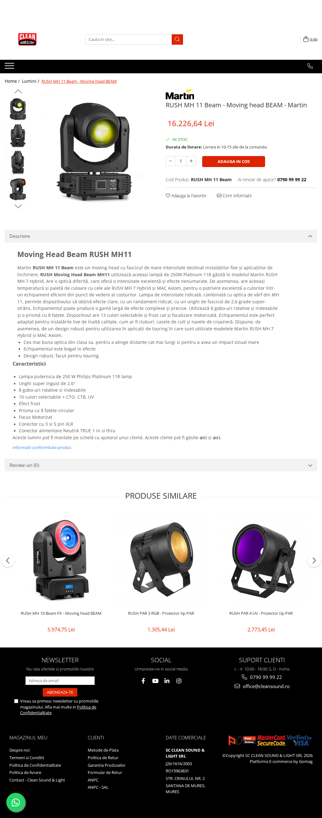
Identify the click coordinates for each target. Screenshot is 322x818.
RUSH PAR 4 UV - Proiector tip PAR (261, 613)
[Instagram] (179, 680)
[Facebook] (143, 680)
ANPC (93, 780)
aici (203, 437)
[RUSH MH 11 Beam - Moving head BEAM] (95, 150)
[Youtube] (155, 680)
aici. (217, 437)
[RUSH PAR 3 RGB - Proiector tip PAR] (161, 559)
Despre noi (19, 750)
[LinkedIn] (167, 680)
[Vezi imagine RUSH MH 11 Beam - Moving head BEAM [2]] (18, 162)
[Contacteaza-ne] (310, 66)
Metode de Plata (103, 750)
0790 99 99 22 (265, 677)
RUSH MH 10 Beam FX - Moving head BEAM (61, 613)
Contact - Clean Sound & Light (37, 780)
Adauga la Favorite (188, 196)
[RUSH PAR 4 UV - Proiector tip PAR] (261, 559)
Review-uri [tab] (24, 465)
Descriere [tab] (19, 236)
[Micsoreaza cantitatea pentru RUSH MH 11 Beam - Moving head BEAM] (170, 161)
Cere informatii (236, 196)
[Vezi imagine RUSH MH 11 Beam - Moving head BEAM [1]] (18, 135)
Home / (13, 81)
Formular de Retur (105, 772)
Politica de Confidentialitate (35, 765)
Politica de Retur (103, 757)
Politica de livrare (25, 772)
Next (18, 205)
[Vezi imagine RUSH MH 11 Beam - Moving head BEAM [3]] (18, 189)
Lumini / (31, 81)
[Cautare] (177, 39)
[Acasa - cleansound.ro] (36, 39)
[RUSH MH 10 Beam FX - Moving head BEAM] (61, 559)
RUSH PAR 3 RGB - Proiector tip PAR (161, 613)
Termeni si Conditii (26, 757)
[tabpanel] (95, 150)
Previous (18, 92)
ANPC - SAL (98, 787)
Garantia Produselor (106, 765)
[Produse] (10, 67)
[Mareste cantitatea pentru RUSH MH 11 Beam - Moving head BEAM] (191, 161)
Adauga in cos (234, 161)
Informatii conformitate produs (42, 447)
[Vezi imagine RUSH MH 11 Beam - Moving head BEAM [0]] (18, 109)
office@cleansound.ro (266, 686)
